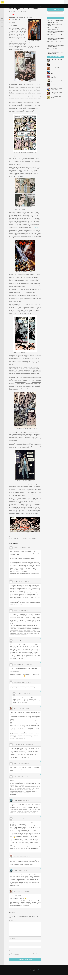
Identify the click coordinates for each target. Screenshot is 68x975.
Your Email (12, 944)
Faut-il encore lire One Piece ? (56, 63)
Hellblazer (26, 536)
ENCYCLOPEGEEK (20, 6)
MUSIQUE (40, 6)
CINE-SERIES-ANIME (30, 6)
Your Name (12, 938)
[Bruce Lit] (2, 2)
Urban (20, 538)
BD (12, 6)
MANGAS (8, 6)
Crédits (34, 970)
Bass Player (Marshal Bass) (56, 67)
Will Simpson (33, 538)
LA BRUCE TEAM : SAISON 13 (50, 6)
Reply (40, 578)
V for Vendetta (24, 538)
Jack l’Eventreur (34, 227)
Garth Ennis (21, 536)
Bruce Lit (12, 11)
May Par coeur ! (54, 84)
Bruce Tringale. (37, 969)
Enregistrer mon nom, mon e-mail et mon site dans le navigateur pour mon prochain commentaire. (24, 953)
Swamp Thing (12, 538)
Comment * (11, 920)
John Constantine (37, 536)
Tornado (16, 538)
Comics (12, 536)
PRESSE (61, 6)
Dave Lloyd (16, 536)
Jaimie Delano (31, 536)
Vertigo (29, 538)
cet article (21, 32)
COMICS (2, 6)
